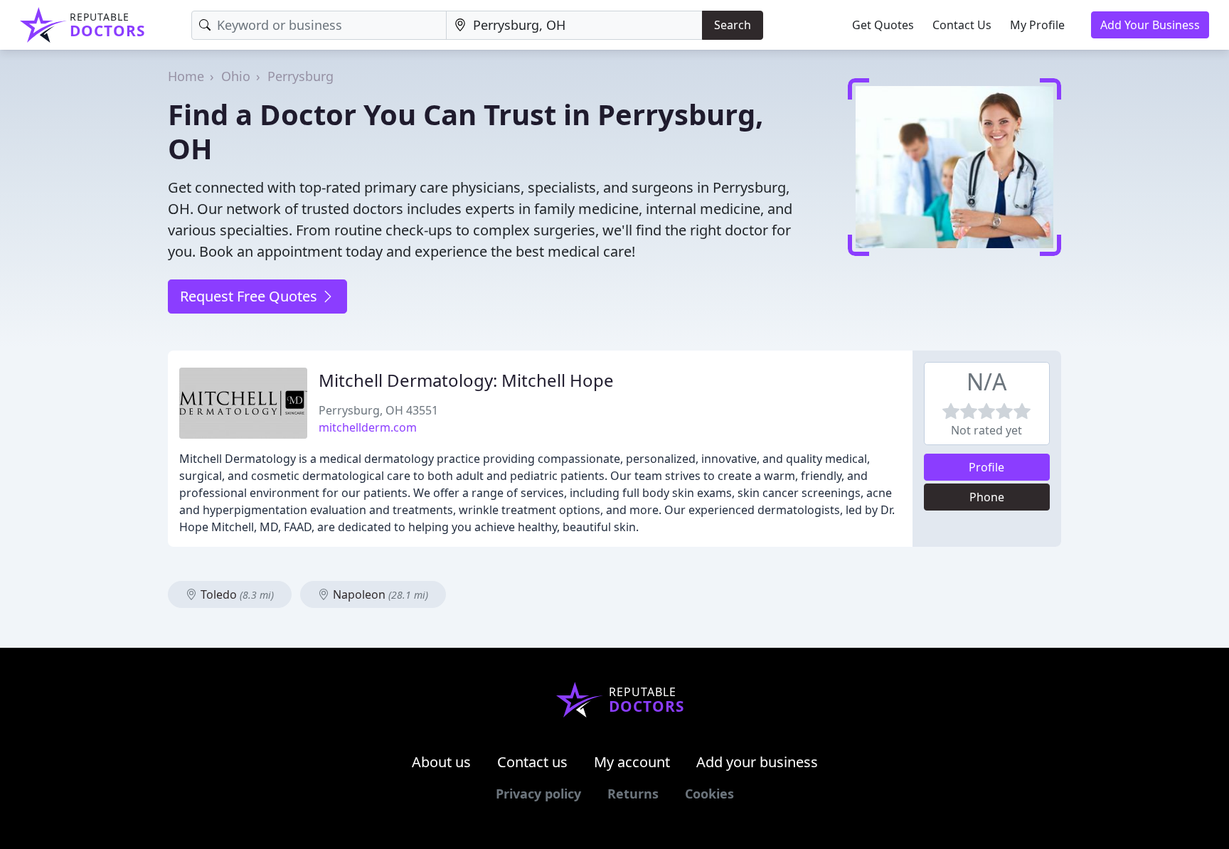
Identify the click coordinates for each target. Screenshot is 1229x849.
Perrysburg (300, 76)
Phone (986, 497)
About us (441, 761)
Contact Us (961, 25)
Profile (986, 467)
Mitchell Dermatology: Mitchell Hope (466, 380)
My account (632, 761)
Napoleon (379, 594)
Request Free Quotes (250, 296)
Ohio (235, 76)
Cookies (709, 793)
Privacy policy (538, 793)
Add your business (757, 761)
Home (186, 76)
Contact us (532, 761)
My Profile (1037, 25)
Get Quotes (883, 25)
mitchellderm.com (368, 427)
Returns (633, 793)
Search (732, 25)
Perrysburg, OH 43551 (378, 410)
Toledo (236, 594)
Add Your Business (1150, 25)
